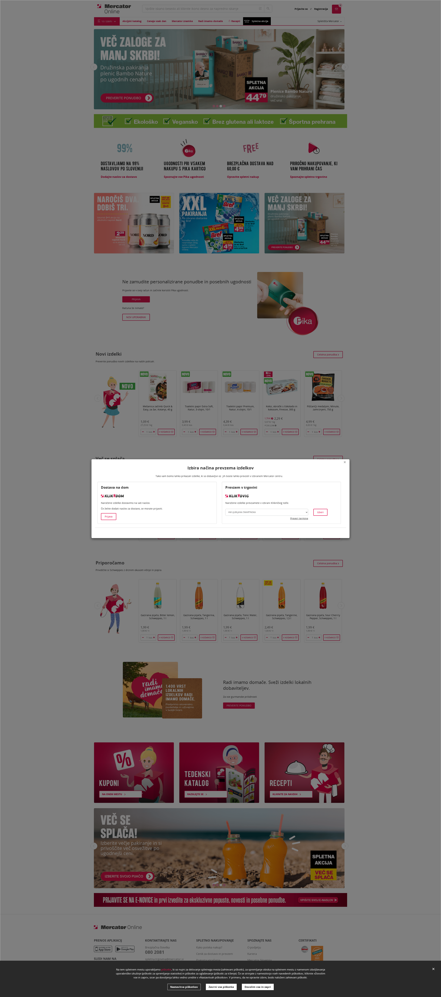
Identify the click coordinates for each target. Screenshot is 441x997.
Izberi (320, 512)
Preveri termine (299, 518)
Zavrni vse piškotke (221, 987)
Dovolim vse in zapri (258, 987)
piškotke (166, 969)
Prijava (108, 516)
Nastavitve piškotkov (184, 987)
